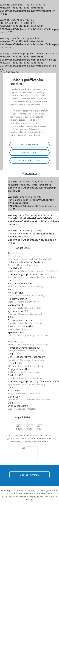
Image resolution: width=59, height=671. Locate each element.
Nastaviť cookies (29, 152)
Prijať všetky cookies (29, 145)
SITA (33, 435)
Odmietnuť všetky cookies (30, 160)
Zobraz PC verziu (29, 474)
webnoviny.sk (17, 441)
